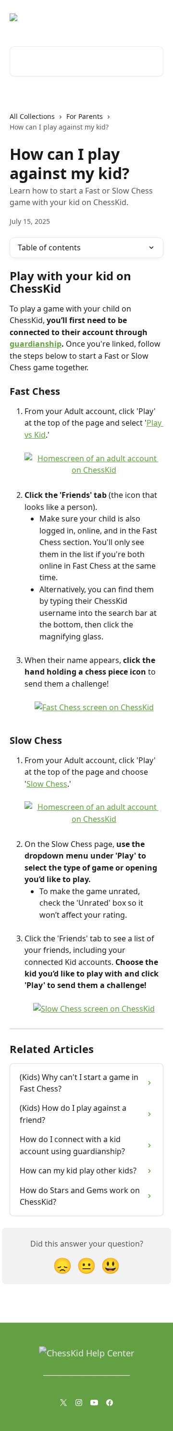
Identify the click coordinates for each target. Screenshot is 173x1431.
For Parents (84, 116)
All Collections (32, 116)
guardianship (36, 343)
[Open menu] (154, 17)
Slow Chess (46, 784)
